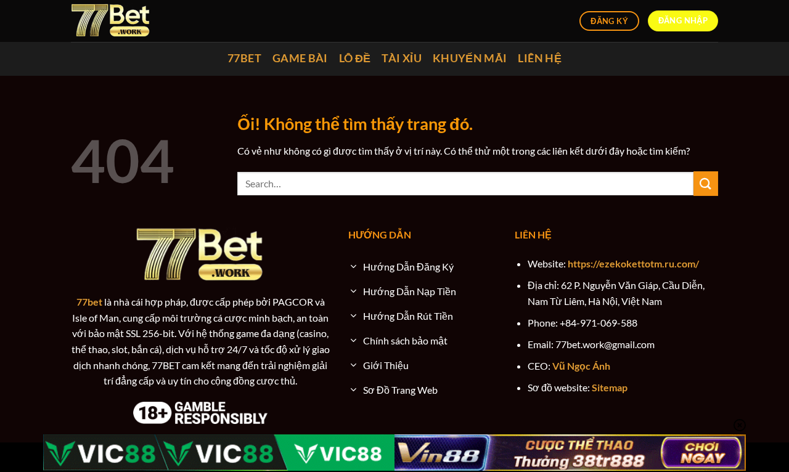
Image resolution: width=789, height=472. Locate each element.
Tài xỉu (401, 58)
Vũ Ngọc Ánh (581, 366)
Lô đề (355, 58)
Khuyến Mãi (470, 58)
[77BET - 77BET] (111, 20)
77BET (244, 58)
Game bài (300, 58)
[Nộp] (705, 183)
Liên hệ (539, 58)
